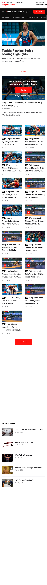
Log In (31, 96)
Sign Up (23, 90)
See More (23, 342)
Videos (23, 71)
